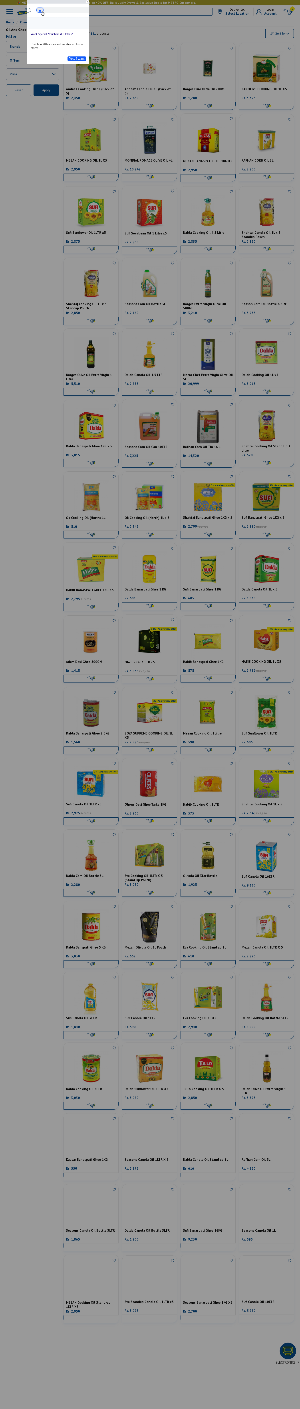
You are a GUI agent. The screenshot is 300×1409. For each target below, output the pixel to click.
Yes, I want (77, 58)
